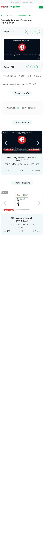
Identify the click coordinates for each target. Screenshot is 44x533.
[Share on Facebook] (37, 77)
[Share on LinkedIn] (37, 88)
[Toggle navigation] (41, 7)
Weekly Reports (24, 15)
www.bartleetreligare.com (22, 2)
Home (3, 15)
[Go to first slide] (37, 143)
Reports (12, 15)
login (17, 108)
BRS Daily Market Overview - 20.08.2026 (22, 159)
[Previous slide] (6, 143)
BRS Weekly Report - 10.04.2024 (22, 219)
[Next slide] (39, 203)
